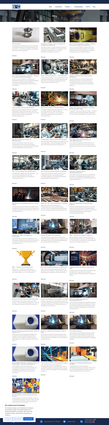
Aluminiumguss (16, 44)
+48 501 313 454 (88, 419)
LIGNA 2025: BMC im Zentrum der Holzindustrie (22, 235)
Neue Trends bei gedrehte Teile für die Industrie (54, 171)
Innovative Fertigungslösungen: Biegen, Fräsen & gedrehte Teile (25, 331)
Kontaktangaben (79, 6)
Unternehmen (58, 6)
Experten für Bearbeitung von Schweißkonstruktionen (77, 172)
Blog (94, 6)
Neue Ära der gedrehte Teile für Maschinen (24, 171)
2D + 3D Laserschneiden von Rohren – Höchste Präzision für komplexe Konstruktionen (82, 44)
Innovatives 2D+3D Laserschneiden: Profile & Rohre (53, 331)
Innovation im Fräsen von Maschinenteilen (52, 107)
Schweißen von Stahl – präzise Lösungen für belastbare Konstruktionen (53, 44)
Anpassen (8, 418)
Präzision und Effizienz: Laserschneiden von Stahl (54, 299)
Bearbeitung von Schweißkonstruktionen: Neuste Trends (25, 203)
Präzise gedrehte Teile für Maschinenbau (23, 107)
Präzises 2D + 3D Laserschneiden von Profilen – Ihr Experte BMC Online (83, 108)
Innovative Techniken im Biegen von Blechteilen (54, 267)
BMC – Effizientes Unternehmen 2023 (22, 267)
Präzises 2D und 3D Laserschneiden (50, 235)
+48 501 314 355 (88, 421)
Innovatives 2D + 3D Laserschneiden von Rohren (54, 203)
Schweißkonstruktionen (76, 331)
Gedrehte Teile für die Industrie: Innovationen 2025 (82, 267)
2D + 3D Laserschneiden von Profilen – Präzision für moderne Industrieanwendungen (25, 76)
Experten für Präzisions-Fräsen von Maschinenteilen (21, 140)
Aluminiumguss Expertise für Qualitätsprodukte (54, 139)
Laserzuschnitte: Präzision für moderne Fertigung (54, 363)
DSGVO (88, 6)
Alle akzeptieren (28, 418)
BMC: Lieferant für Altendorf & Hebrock (81, 235)
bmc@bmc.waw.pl (71, 421)
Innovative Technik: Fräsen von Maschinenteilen (25, 299)
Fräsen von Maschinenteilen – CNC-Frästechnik (54, 75)
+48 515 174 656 (88, 422)
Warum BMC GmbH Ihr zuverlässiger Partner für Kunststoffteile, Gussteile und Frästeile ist (25, 363)
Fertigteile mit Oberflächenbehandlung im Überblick (81, 363)
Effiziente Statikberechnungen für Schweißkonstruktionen (79, 299)
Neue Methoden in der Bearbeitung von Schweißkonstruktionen (80, 140)
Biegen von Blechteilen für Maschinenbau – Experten (81, 203)
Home (50, 6)
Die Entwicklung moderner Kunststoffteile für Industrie (24, 395)
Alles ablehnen (17, 418)
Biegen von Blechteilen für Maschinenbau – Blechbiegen (81, 76)
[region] (19, 412)
